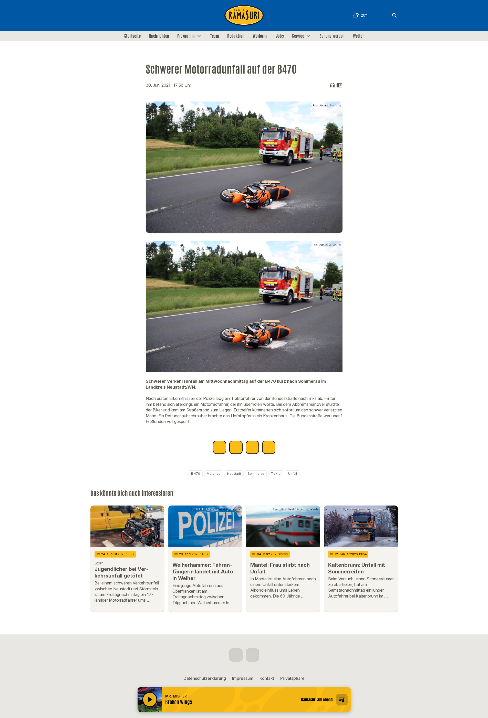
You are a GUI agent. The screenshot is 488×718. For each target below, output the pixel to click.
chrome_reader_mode (339, 85)
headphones (332, 85)
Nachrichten (159, 36)
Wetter (358, 36)
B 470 (195, 474)
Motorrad (214, 474)
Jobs (280, 36)
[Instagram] (106, 15)
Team (214, 36)
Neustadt (234, 474)
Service (298, 36)
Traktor (276, 474)
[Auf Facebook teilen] (219, 447)
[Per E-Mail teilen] (269, 447)
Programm (186, 36)
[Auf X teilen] (236, 447)
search (394, 15)
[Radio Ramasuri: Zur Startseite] (244, 15)
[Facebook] (95, 15)
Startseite (132, 36)
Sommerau (256, 474)
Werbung (260, 36)
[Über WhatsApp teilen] (252, 447)
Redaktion (236, 36)
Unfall (292, 474)
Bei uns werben (332, 36)
